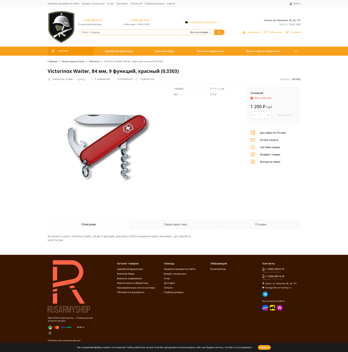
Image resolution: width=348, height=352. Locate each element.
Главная (52, 61)
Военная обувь (164, 51)
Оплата (168, 287)
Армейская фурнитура (119, 51)
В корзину (285, 115)
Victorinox (94, 61)
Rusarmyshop (218, 269)
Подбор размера (154, 3)
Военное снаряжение (210, 51)
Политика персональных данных (64, 340)
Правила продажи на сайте (63, 3)
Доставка (122, 3)
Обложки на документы (130, 292)
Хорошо (264, 347)
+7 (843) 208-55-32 (92, 20)
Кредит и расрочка (93, 3)
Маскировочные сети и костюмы (136, 287)
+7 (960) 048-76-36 (139, 20)
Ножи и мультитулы (73, 61)
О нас (110, 3)
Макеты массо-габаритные (263, 51)
